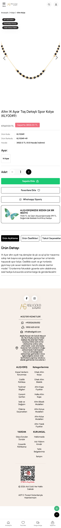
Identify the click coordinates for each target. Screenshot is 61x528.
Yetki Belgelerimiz (39, 450)
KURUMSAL (39, 431)
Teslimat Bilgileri (22, 388)
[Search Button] (49, 4)
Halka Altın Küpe (39, 395)
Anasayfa (4, 13)
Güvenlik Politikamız (21, 445)
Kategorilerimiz (41, 367)
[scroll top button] (56, 514)
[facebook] (26, 298)
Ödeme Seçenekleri (22, 410)
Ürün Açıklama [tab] (10, 238)
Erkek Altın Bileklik (39, 380)
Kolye (13, 13)
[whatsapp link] (56, 508)
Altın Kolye (21, 13)
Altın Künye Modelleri (39, 410)
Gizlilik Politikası (21, 380)
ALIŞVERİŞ (21, 367)
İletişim (39, 456)
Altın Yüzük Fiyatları (39, 425)
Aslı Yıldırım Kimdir (39, 442)
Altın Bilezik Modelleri (39, 403)
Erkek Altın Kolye (39, 373)
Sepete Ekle (28, 181)
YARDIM (21, 431)
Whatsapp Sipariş (32, 199)
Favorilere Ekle (28, 190)
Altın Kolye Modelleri (39, 417)
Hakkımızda (39, 437)
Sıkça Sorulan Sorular (22, 438)
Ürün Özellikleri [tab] (30, 238)
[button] (56, 58)
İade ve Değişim (21, 403)
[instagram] (34, 298)
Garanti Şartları (21, 395)
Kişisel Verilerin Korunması (21, 373)
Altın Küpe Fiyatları (39, 388)
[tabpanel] (30, 260)
